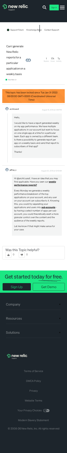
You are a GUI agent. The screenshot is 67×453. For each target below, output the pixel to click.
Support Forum (17, 30)
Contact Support (51, 30)
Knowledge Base (34, 30)
